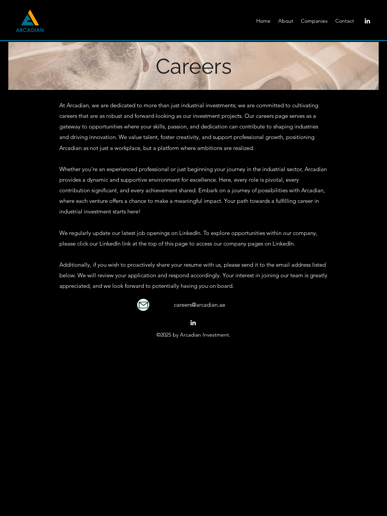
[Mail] (143, 305)
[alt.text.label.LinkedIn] (367, 21)
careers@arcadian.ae (199, 304)
